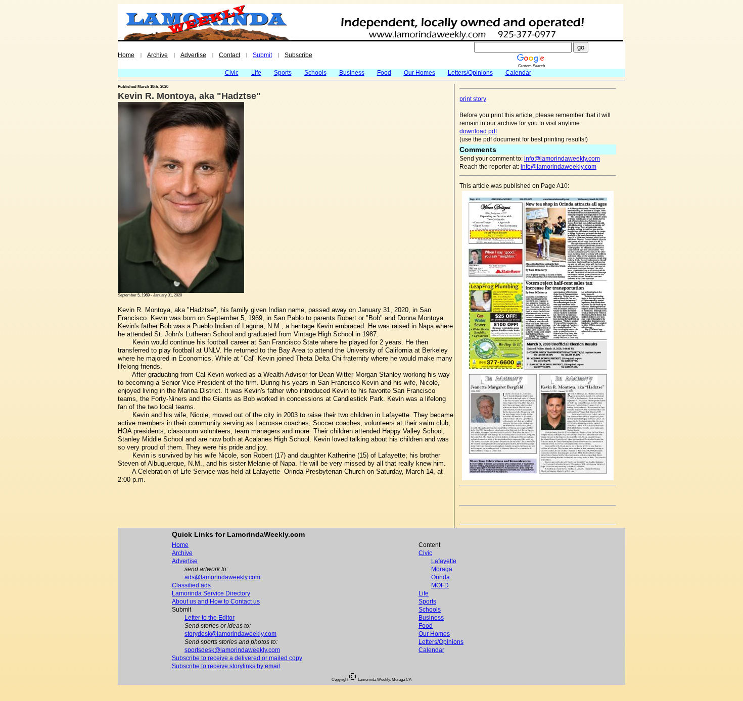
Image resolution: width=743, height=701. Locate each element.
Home (126, 55)
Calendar (518, 72)
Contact (229, 55)
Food (384, 72)
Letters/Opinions (470, 72)
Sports (283, 72)
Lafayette (443, 561)
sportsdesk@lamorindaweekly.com (232, 650)
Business (351, 72)
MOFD (440, 585)
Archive (157, 55)
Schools (315, 72)
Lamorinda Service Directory (211, 593)
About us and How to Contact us (216, 601)
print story (472, 99)
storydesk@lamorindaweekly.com (230, 633)
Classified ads (191, 585)
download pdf (478, 131)
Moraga (441, 569)
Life (256, 72)
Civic (232, 72)
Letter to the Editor (209, 617)
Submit (262, 55)
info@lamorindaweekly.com (562, 158)
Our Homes (419, 72)
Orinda (440, 577)
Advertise (193, 55)
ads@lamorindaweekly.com (222, 577)
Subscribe (298, 55)
